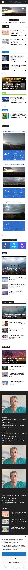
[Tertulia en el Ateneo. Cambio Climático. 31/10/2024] (5, 337)
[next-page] (5, 48)
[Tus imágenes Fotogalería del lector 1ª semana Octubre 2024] (5, 368)
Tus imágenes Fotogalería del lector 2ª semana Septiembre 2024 (16, 375)
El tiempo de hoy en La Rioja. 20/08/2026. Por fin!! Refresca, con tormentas (18, 41)
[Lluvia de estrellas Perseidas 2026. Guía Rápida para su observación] (5, 58)
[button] (25, 536)
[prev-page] (3, 48)
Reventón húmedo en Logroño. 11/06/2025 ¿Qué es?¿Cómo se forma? (12, 270)
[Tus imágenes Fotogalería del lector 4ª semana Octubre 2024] (14, 357)
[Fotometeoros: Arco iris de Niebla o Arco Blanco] (5, 279)
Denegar (14, 558)
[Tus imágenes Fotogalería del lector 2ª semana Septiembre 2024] (5, 374)
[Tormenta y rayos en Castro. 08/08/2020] (5, 293)
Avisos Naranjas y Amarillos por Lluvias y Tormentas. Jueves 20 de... (18, 529)
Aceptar (14, 554)
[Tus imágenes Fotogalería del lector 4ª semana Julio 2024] (5, 383)
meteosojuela (13, 35)
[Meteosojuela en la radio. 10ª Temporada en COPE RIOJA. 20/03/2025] (5, 99)
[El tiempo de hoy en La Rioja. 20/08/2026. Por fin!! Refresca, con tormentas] (5, 41)
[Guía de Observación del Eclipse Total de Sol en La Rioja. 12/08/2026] (5, 67)
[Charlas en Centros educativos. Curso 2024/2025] (5, 330)
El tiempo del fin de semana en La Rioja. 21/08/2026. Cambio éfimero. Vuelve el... (18, 32)
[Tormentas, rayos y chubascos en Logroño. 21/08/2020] (5, 286)
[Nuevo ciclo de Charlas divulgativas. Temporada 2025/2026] (14, 312)
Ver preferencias (14, 562)
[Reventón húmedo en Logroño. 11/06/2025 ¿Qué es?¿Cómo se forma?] (14, 265)
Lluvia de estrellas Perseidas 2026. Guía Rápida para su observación (17, 58)
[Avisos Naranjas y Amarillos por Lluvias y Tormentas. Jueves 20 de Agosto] (5, 529)
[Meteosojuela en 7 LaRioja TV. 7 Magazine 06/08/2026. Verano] (5, 116)
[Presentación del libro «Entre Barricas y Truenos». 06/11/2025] (5, 323)
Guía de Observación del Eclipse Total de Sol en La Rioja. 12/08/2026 (18, 67)
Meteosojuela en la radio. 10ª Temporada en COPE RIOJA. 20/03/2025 (17, 99)
